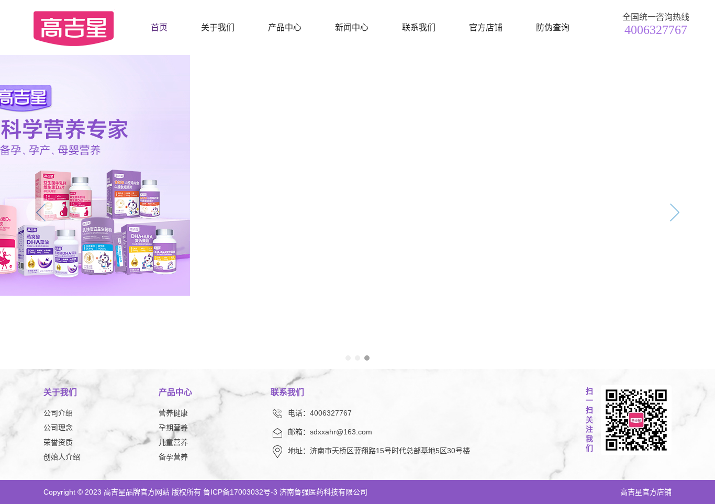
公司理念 (58, 427)
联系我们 (418, 27)
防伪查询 (552, 27)
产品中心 (284, 27)
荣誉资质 (58, 442)
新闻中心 (351, 27)
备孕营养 (173, 457)
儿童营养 (173, 442)
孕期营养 (173, 427)
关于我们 (217, 27)
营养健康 (173, 413)
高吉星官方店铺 (646, 492)
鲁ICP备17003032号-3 (240, 492)
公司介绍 (58, 413)
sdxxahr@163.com (341, 432)
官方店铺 (485, 27)
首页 (159, 27)
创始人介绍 (61, 457)
